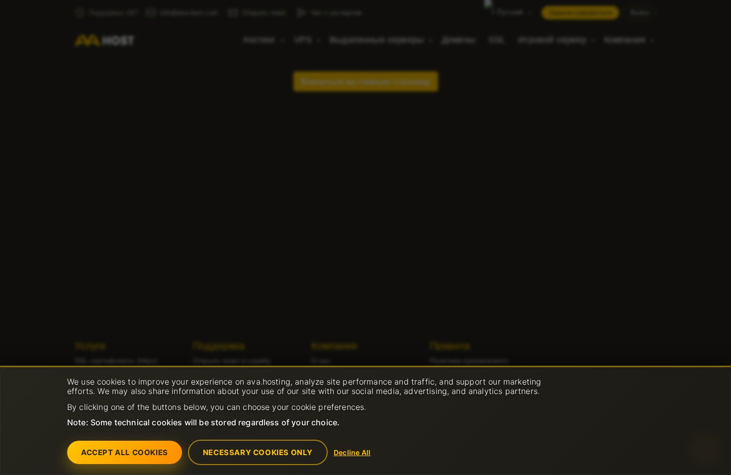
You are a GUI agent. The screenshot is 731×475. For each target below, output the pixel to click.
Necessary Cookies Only (258, 452)
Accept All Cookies (124, 452)
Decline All (352, 452)
